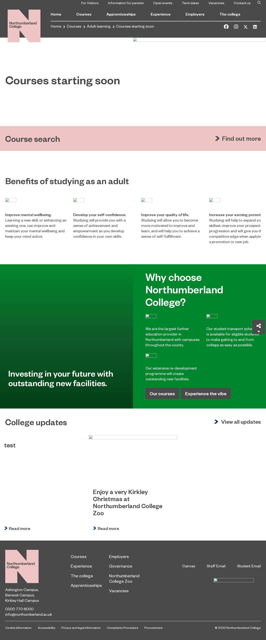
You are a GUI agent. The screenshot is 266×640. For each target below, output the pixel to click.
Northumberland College (22, 566)
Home (56, 14)
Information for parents (126, 3)
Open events (162, 3)
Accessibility (46, 627)
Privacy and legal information (81, 627)
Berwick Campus (19, 594)
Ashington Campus (21, 589)
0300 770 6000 (19, 608)
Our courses (162, 393)
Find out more (241, 138)
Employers (195, 14)
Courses (83, 14)
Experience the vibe (206, 393)
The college (229, 14)
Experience (161, 14)
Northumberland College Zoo (124, 578)
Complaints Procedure (122, 627)
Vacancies (216, 3)
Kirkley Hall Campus (22, 600)
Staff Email (216, 565)
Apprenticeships (121, 14)
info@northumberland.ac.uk (28, 614)
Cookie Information (18, 627)
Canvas (188, 565)
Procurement (153, 627)
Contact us (242, 3)
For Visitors (90, 3)
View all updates (241, 422)
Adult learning (99, 26)
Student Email (249, 565)
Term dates (190, 3)
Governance (120, 565)
